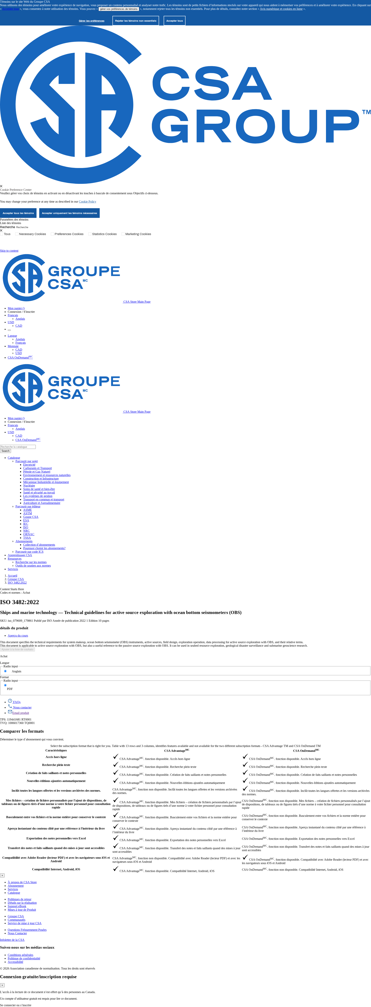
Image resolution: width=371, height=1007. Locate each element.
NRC (26, 530)
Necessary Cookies (32, 233)
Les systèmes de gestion (37, 496)
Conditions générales (20, 955)
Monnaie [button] (13, 346)
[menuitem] (197, 464)
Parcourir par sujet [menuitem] (26, 461)
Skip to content (9, 250)
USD (11, 322)
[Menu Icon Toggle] (9, 330)
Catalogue (14, 892)
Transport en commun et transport (43, 499)
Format (4, 677)
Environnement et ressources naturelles (47, 475)
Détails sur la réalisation (22, 902)
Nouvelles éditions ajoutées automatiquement (56, 781)
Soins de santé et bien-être (39, 489)
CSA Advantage (176, 750)
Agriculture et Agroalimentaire (41, 503)
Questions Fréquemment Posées (27, 929)
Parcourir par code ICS (29, 551)
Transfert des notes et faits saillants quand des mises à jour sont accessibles (56, 848)
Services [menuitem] (13, 569)
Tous (7, 233)
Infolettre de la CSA (12, 939)
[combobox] (18, 447)
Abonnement (16, 885)
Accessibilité (15, 962)
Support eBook (17, 906)
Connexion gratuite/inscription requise (38, 976)
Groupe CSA (16, 579)
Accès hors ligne (56, 757)
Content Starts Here (12, 589)
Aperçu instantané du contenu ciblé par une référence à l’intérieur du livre (56, 828)
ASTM (27, 513)
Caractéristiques (56, 750)
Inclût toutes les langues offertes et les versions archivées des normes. (56, 790)
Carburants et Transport (37, 468)
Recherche (7, 227)
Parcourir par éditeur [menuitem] (27, 506)
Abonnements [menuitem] (23, 541)
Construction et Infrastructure (41, 478)
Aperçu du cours (18, 635)
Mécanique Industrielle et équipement (46, 482)
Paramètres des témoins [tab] (14, 219)
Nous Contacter (17, 933)
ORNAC (28, 534)
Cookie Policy (87, 201)
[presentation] (1, 186)
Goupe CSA (30, 516)
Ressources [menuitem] (14, 558)
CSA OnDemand (20, 357)
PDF (10, 689)
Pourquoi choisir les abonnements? (44, 548)
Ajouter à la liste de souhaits (17, 649)
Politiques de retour (19, 899)
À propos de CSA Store (22, 882)
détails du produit (14, 628)
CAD (18, 325)
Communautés (16, 919)
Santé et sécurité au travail (39, 492)
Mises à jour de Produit (22, 909)
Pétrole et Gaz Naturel (36, 471)
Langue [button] (12, 335)
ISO (25, 527)
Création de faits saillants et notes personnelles (56, 773)
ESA (26, 520)
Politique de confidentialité (24, 958)
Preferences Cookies (69, 233)
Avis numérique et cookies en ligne (281, 8)
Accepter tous (10, 8)
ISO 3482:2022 (17, 582)
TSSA (27, 537)
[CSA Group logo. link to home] (185, 182)
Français (20, 342)
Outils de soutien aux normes (33, 565)
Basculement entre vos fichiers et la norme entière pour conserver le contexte (56, 817)
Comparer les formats (22, 731)
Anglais (20, 318)
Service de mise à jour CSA (25, 923)
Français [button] (13, 315)
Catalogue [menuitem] (14, 457)
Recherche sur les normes (31, 562)
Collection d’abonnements (39, 544)
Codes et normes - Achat (15, 592)
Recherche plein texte (56, 765)
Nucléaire (29, 485)
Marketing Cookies (138, 233)
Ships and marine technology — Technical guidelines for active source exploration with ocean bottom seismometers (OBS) (121, 612)
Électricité (29, 464)
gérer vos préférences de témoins (119, 9)
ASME (27, 510)
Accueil (12, 575)
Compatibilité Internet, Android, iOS (56, 869)
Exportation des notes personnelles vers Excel (56, 838)
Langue (4, 662)
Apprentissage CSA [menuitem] (20, 555)
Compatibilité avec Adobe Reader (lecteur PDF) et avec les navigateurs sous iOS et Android (56, 859)
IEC (25, 523)
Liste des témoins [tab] (10, 223)
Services (13, 889)
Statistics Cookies (104, 233)
